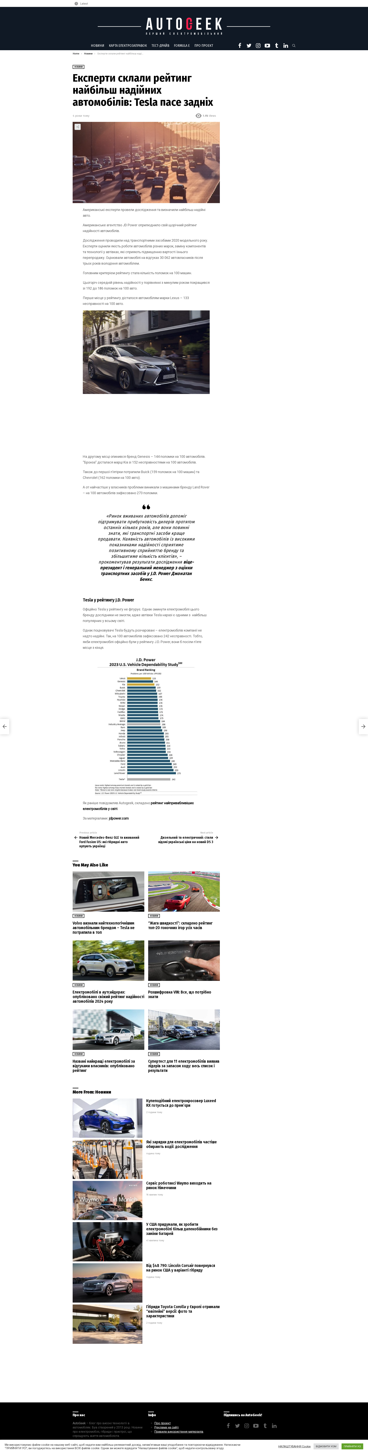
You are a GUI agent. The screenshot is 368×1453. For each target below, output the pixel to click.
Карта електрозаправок (128, 45)
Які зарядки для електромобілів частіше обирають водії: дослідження (181, 1144)
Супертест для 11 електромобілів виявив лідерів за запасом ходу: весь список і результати (183, 1066)
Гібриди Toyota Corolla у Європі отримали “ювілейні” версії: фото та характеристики (183, 1311)
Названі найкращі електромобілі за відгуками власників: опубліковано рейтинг (104, 1066)
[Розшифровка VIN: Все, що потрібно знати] (184, 960)
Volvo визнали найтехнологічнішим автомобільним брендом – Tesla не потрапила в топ (104, 928)
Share (78, 127)
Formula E (182, 45)
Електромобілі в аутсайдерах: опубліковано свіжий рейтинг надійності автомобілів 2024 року (108, 997)
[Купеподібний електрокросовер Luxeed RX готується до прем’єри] (107, 1118)
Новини (97, 45)
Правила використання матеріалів (178, 1431)
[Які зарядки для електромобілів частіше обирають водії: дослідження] (107, 1159)
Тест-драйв (160, 45)
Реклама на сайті (166, 1427)
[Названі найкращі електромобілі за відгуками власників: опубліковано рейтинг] (108, 1029)
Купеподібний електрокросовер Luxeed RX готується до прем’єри (181, 1103)
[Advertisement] (146, 425)
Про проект (203, 45)
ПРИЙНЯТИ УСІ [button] (352, 1446)
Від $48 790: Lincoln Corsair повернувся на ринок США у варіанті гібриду (180, 1268)
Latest (84, 3)
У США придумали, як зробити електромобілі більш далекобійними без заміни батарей (182, 1229)
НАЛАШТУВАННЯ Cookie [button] (294, 1446)
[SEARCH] (293, 46)
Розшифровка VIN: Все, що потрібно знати (179, 994)
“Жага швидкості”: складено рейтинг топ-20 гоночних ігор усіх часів (180, 925)
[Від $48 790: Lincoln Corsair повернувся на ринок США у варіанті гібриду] (107, 1283)
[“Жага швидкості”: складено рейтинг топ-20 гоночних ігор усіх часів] (184, 891)
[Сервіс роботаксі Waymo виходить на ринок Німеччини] (107, 1200)
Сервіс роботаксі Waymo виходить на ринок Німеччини (178, 1185)
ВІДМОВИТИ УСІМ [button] (326, 1446)
